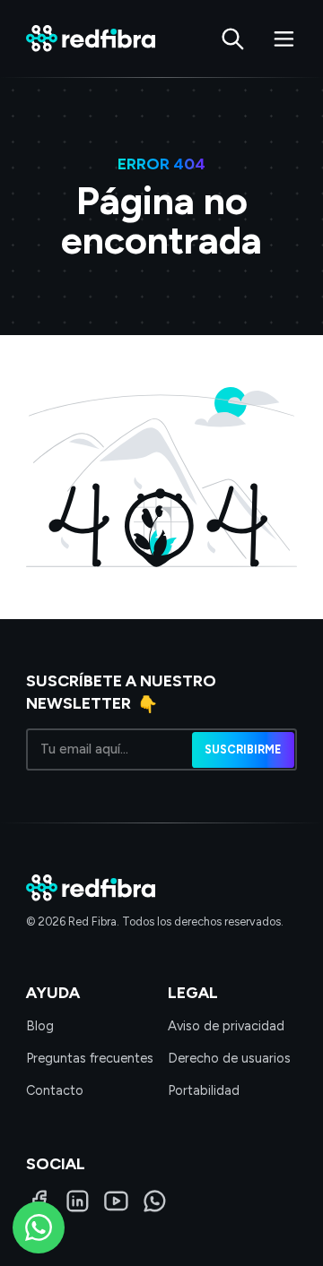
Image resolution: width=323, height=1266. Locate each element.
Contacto (54, 1090)
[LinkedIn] (78, 1201)
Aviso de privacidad (226, 1026)
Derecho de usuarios (229, 1058)
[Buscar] (233, 39)
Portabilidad (204, 1090)
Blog (40, 1026)
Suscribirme (243, 748)
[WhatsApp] (155, 1201)
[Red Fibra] (90, 38)
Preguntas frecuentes (89, 1058)
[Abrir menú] (284, 39)
